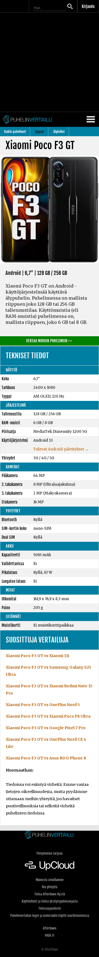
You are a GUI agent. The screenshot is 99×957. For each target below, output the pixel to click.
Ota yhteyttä (49, 887)
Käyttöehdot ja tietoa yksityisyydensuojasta (50, 901)
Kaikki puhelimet (15, 132)
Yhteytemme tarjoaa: (49, 853)
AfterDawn (49, 928)
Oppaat (39, 132)
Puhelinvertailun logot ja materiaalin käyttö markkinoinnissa (49, 916)
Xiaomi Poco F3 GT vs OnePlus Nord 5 (43, 704)
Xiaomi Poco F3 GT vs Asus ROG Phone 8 (46, 758)
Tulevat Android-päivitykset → (61, 449)
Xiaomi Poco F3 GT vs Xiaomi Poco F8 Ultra (48, 716)
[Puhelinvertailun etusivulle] (49, 835)
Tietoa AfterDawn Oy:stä (49, 894)
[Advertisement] (49, 62)
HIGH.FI (49, 935)
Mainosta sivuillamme (50, 880)
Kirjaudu (88, 6)
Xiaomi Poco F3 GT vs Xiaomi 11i (37, 655)
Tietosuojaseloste (49, 908)
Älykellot (59, 132)
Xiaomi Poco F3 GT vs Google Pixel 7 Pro (46, 727)
